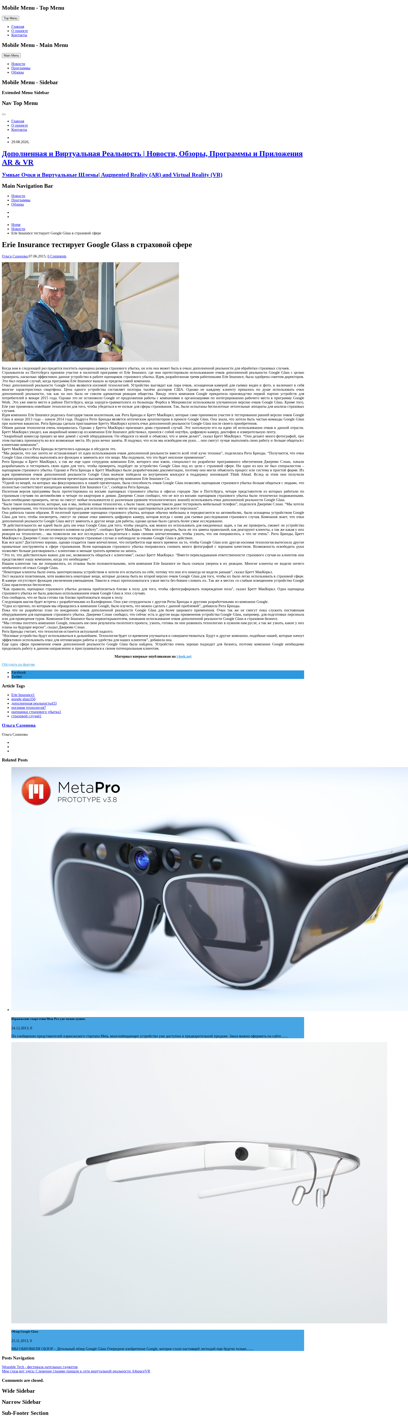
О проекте (19, 31)
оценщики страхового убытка (36, 712)
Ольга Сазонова (19, 725)
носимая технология (28, 708)
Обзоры (17, 72)
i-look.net (184, 656)
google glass (23, 699)
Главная (17, 27)
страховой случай (26, 716)
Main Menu (11, 55)
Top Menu (10, 18)
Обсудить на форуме (18, 664)
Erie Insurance (23, 695)
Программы (20, 68)
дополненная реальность (34, 703)
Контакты (19, 35)
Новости (18, 64)
